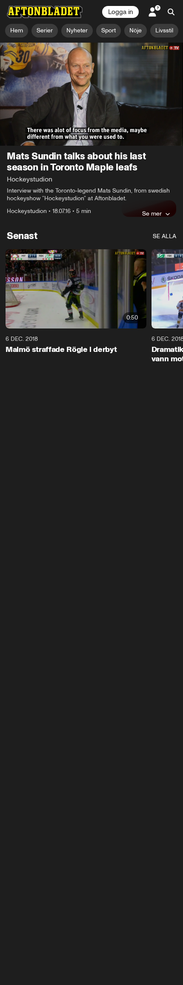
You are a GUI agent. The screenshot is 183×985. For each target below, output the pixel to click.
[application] (91, 94)
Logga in (120, 12)
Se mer (152, 213)
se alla (164, 236)
